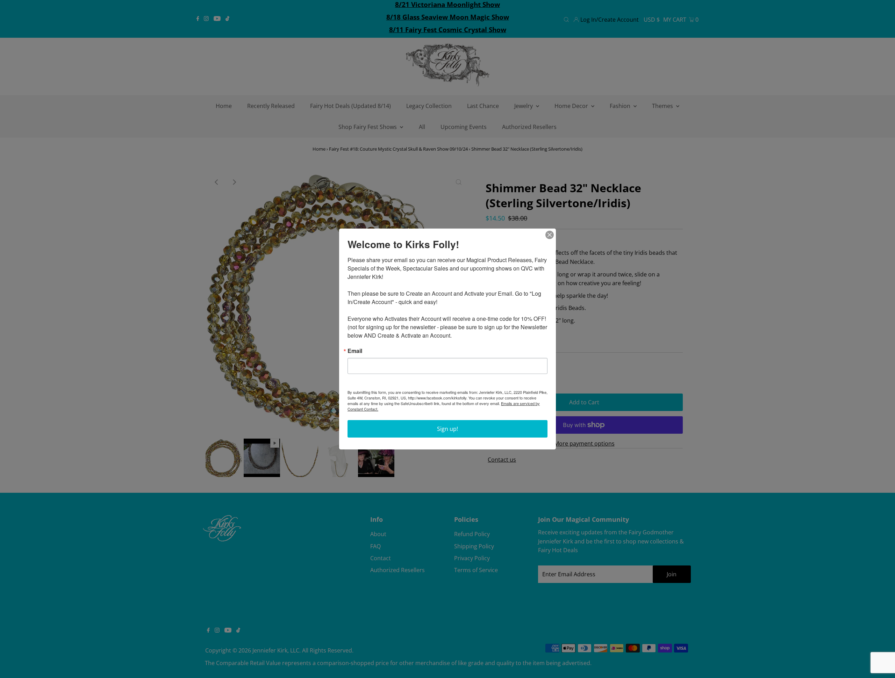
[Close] (549, 235)
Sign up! (447, 429)
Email (355, 351)
